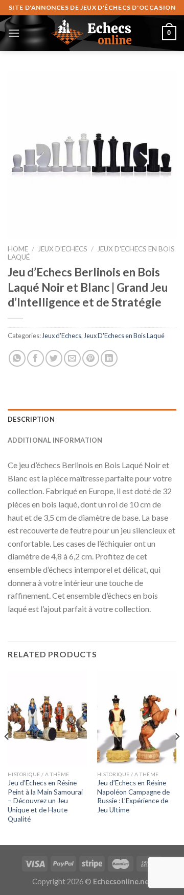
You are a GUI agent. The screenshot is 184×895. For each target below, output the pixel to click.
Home (18, 249)
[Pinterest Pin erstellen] (90, 358)
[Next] (177, 757)
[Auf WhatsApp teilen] (17, 358)
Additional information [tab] (55, 440)
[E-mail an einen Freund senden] (72, 358)
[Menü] (14, 32)
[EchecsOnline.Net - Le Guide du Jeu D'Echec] (92, 33)
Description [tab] (31, 419)
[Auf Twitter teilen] (53, 358)
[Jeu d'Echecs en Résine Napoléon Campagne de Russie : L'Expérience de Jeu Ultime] (136, 718)
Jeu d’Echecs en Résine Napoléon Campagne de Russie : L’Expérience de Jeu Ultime (133, 796)
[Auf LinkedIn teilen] (109, 358)
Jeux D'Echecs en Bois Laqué (124, 335)
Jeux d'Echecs (62, 249)
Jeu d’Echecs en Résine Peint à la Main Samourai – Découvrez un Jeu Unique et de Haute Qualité (45, 801)
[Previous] (7, 757)
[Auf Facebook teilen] (35, 358)
